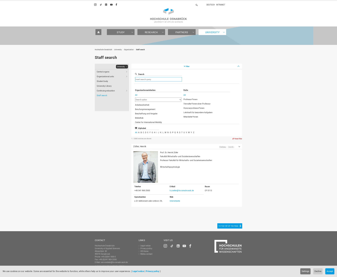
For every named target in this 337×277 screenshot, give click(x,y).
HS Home (144, 251)
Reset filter (238, 139)
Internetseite (175, 201)
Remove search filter (203, 79)
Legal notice (138, 271)
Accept (330, 271)
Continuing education (106, 90)
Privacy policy (152, 271)
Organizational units (105, 76)
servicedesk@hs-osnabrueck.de (114, 262)
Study (121, 32)
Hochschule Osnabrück (103, 49)
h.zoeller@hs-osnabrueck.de (182, 190)
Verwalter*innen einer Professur (197, 103)
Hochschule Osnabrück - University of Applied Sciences (168, 15)
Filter (188, 66)
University (212, 32)
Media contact (146, 254)
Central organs (103, 71)
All (136, 95)
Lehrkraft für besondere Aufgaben (198, 112)
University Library (104, 86)
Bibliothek (139, 118)
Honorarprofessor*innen (194, 108)
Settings (305, 271)
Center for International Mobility (148, 122)
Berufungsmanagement (145, 109)
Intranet (220, 4)
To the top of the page (228, 226)
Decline (317, 271)
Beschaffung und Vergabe (146, 113)
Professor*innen (190, 99)
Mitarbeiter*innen (191, 116)
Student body (102, 81)
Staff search (140, 49)
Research (151, 32)
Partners (181, 32)
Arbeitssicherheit (142, 105)
